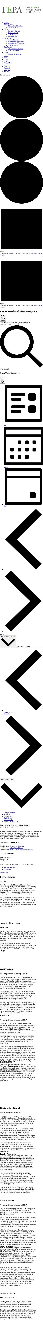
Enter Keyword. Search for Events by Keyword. (15, 322)
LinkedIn (10, 849)
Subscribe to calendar (7, 779)
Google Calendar (9, 813)
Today (2, 634)
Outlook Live (8, 818)
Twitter (16, 849)
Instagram (30, 849)
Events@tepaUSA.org (17, 846)
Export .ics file (8, 820)
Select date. (20, 647)
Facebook (23, 849)
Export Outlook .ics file (11, 821)
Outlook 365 (8, 816)
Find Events (4, 369)
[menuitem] (23, 22)
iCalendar (7, 814)
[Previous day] (23, 569)
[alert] (21, 230)
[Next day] (23, 631)
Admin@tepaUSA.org (17, 848)
